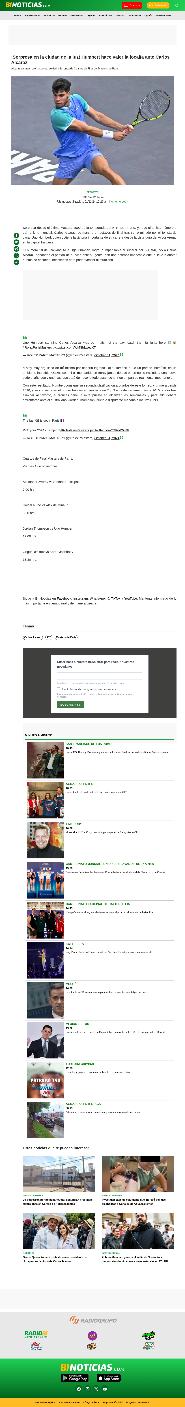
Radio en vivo (161, 5)
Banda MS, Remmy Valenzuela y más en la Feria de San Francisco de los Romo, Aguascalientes (117, 752)
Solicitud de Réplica (45, 1402)
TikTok (115, 598)
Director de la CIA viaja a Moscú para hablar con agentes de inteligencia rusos (107, 992)
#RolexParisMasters (37, 347)
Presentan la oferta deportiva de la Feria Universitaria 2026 (96, 792)
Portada (17, 15)
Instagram (80, 598)
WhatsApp (97, 598)
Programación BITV (113, 1402)
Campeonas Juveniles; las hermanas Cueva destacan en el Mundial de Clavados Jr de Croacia (115, 872)
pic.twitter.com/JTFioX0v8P (109, 430)
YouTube (130, 598)
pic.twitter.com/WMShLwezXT (74, 347)
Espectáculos (105, 15)
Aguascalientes (32, 15)
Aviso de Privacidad (69, 1402)
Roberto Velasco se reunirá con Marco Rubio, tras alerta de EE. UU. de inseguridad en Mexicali (115, 1032)
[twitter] (16, 242)
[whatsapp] (16, 255)
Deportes (91, 15)
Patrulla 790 (49, 15)
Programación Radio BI (138, 1402)
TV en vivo (135, 5)
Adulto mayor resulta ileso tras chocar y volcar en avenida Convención (103, 1112)
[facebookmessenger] (16, 262)
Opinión (148, 15)
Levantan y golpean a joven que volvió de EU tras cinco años (98, 1072)
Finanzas (120, 15)
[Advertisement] (92, 36)
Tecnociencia (134, 15)
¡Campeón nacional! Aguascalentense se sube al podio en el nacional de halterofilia (109, 912)
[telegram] (16, 249)
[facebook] (16, 235)
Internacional (76, 15)
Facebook (64, 598)
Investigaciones (163, 15)
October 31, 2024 (106, 355)
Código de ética (91, 1402)
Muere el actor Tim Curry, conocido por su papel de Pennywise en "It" (102, 832)
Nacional (62, 15)
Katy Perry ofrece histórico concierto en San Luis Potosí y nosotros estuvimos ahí (109, 952)
